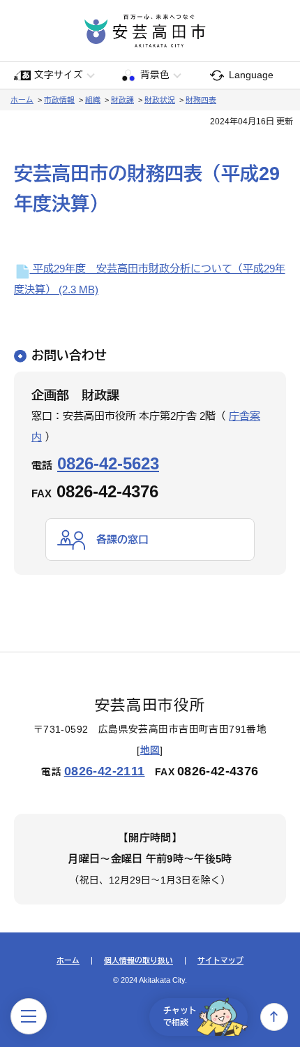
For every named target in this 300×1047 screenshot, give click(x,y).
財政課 (122, 100)
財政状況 (159, 100)
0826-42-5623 (108, 463)
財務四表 (201, 100)
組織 (92, 100)
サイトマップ (220, 961)
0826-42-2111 (104, 771)
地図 (150, 750)
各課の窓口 (122, 540)
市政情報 (59, 100)
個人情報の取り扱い (138, 961)
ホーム (21, 100)
